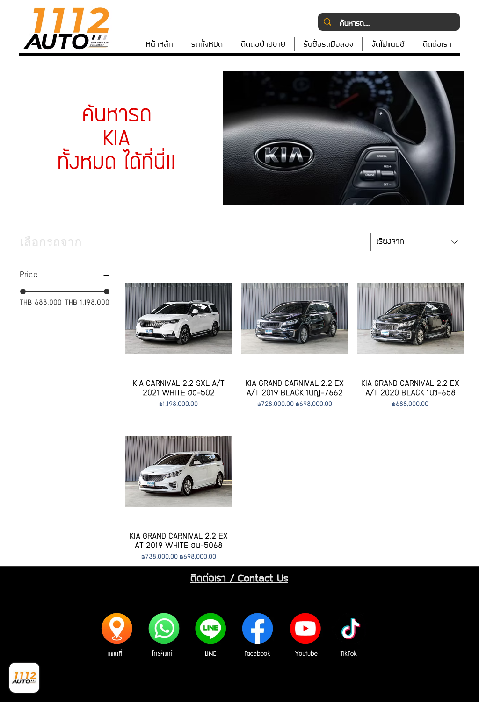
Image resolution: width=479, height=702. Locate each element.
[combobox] (417, 242)
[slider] (23, 291)
